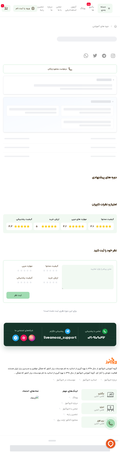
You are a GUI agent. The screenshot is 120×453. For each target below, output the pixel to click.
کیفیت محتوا (51, 266)
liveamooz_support (60, 338)
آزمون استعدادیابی (70, 8)
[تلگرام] (15, 338)
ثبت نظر (18, 295)
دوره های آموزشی (100, 26)
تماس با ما (58, 8)
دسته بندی (103, 8)
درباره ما (50, 8)
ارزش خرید (53, 277)
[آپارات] (23, 338)
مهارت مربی (27, 266)
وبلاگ (82, 8)
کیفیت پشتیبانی (24, 277)
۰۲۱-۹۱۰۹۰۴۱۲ (96, 338)
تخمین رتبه (40, 8)
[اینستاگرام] (32, 338)
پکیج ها (91, 8)
